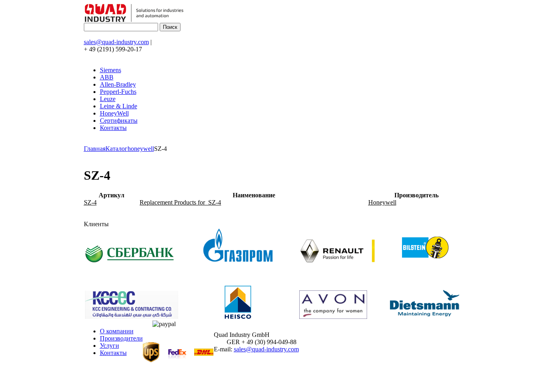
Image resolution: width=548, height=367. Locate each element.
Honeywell (382, 202)
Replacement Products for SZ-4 (180, 202)
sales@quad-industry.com (116, 42)
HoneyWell (114, 113)
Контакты (113, 127)
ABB (107, 77)
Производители (121, 338)
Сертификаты (119, 120)
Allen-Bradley (118, 84)
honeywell (141, 148)
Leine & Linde (118, 106)
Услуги (109, 345)
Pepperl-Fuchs (118, 91)
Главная (95, 148)
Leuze (108, 98)
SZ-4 (90, 202)
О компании (117, 331)
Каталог (117, 148)
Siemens (110, 70)
